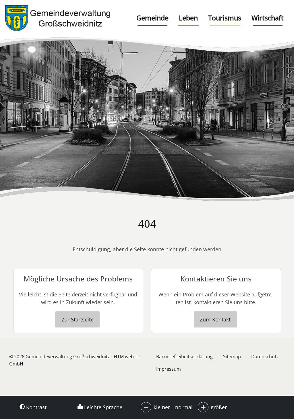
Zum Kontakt (215, 319)
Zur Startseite (77, 319)
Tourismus (224, 17)
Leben (188, 17)
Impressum (168, 369)
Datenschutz (265, 356)
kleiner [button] (162, 407)
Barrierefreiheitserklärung (184, 356)
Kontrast (36, 407)
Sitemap (232, 356)
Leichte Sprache (102, 407)
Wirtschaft (268, 17)
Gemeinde (152, 17)
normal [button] (184, 407)
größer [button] (219, 407)
